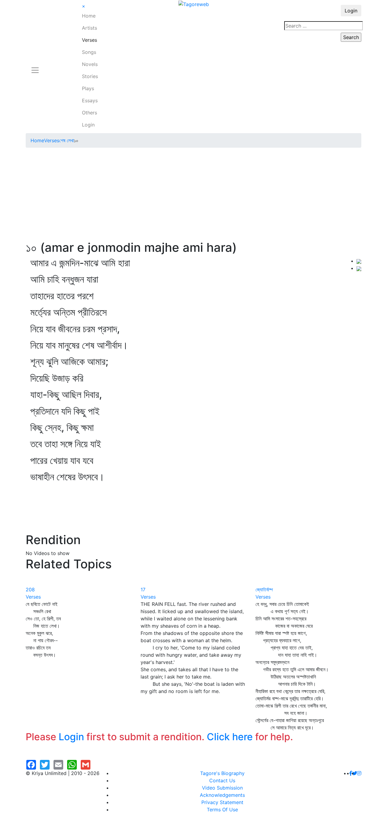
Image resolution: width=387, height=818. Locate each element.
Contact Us (222, 780)
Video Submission (222, 788)
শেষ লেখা (66, 140)
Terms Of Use (222, 810)
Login (88, 125)
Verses (89, 40)
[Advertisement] (193, 195)
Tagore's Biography (222, 773)
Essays (90, 100)
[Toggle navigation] (35, 66)
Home (89, 16)
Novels (90, 64)
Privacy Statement (222, 802)
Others (89, 113)
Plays (88, 88)
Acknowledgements (222, 795)
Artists (89, 28)
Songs (89, 52)
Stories (90, 76)
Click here (230, 737)
